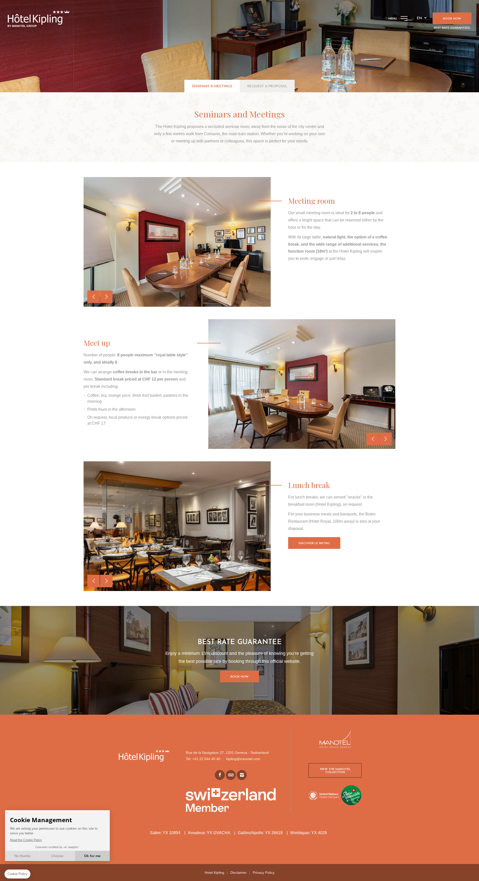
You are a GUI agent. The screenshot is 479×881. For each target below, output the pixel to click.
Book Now (239, 676)
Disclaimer (238, 873)
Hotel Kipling (214, 873)
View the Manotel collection (335, 771)
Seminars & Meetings (212, 86)
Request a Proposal (267, 86)
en (419, 18)
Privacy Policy (263, 873)
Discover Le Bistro (314, 543)
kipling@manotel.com (243, 759)
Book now (452, 18)
